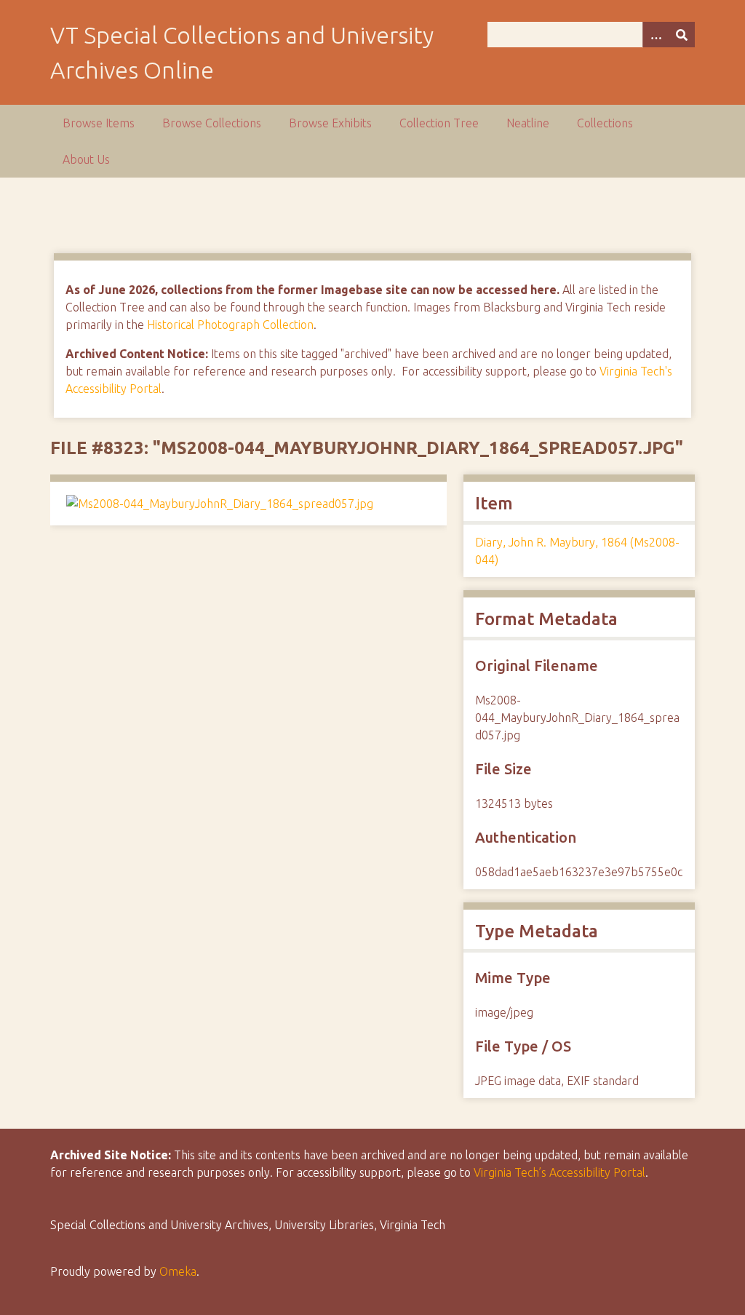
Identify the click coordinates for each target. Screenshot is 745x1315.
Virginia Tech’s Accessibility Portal (559, 1172)
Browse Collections (211, 123)
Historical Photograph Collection (230, 324)
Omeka (177, 1271)
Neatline (527, 123)
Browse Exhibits (330, 123)
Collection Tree (439, 123)
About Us (86, 159)
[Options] (655, 34)
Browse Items (99, 123)
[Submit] (682, 34)
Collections (605, 123)
